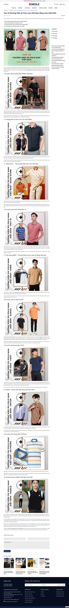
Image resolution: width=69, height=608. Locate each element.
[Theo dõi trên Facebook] (5, 585)
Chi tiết (44, 0)
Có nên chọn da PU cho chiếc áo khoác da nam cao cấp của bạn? (16, 24)
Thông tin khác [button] (45, 589)
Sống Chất (55, 33)
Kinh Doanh (55, 35)
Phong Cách (55, 31)
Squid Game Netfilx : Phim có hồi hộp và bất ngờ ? (58, 55)
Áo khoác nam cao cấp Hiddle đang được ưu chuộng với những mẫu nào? (58, 51)
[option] (9, 566)
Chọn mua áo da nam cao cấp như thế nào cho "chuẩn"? (14, 26)
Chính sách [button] (28, 589)
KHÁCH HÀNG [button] (59, 589)
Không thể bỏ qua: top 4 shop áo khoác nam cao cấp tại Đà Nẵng (44, 572)
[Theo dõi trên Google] (8, 585)
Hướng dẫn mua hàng (60, 591)
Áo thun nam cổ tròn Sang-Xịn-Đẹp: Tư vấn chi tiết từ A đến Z (58, 46)
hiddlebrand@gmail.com (15, 599)
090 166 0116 (9, 597)
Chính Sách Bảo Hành (28, 602)
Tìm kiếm (42, 591)
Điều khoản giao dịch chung (30, 591)
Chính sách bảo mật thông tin (30, 598)
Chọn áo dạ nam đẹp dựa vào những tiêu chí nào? (13, 22)
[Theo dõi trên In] (11, 585)
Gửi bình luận (7, 551)
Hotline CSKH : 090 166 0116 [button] (11, 589)
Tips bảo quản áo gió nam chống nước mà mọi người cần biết (15, 21)
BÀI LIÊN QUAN (7, 556)
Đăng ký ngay (60, 584)
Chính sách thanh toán (29, 600)
